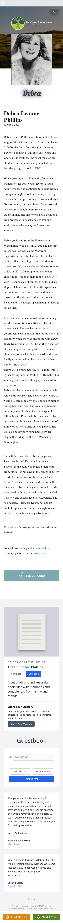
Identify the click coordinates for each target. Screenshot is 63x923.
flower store (40, 553)
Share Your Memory (21, 723)
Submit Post (31, 778)
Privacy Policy (22, 908)
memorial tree (43, 548)
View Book (15, 673)
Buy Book (34, 673)
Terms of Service (40, 908)
